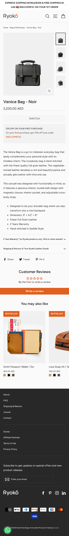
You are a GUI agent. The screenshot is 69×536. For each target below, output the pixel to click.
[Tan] (4, 375)
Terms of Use (9, 443)
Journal (7, 412)
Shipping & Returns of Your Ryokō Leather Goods (26, 248)
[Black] (9, 375)
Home (5, 28)
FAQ (5, 400)
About (6, 394)
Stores (6, 431)
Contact (7, 418)
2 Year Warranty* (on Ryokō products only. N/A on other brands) (33, 239)
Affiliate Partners (11, 437)
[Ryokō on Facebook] (43, 493)
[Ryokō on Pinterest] (50, 493)
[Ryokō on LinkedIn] (64, 493)
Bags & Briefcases (17, 28)
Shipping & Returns (12, 406)
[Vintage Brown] (13, 375)
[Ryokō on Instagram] (57, 493)
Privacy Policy (10, 449)
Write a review (35, 291)
